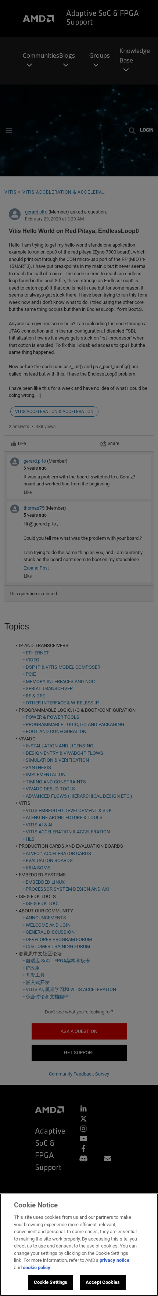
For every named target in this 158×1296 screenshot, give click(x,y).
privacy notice (114, 1260)
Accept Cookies (103, 1282)
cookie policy (36, 1267)
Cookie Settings (51, 1282)
